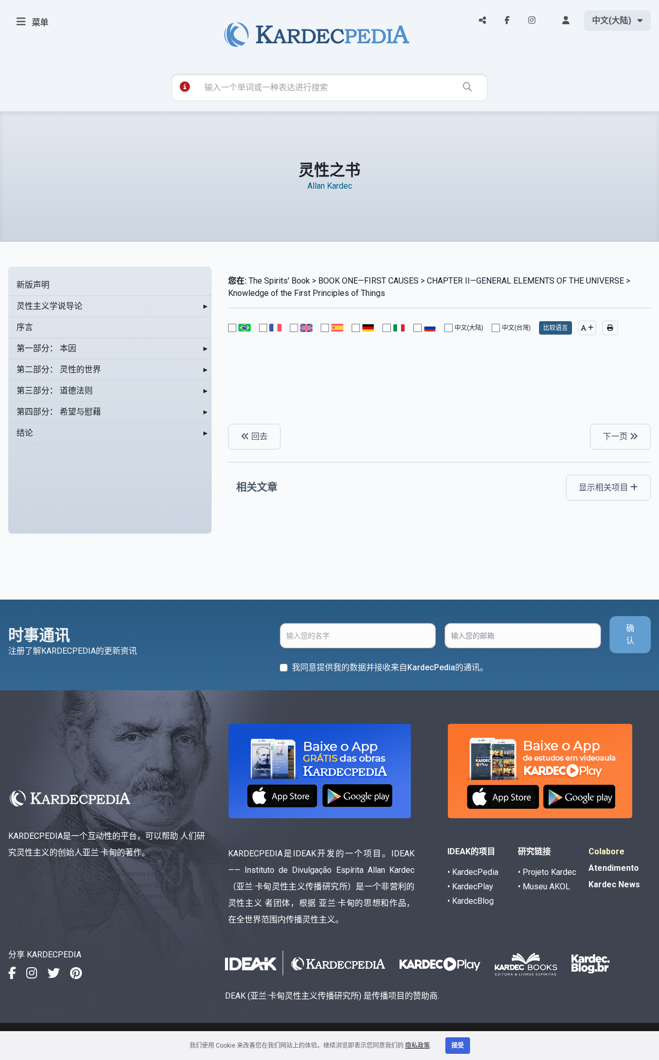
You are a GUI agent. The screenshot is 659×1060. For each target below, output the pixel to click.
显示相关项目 (604, 487)
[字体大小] (587, 328)
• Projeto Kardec (547, 872)
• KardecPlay (470, 886)
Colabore (606, 851)
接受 (458, 1045)
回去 (258, 436)
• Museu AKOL (544, 886)
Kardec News (614, 884)
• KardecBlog (470, 901)
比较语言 (555, 328)
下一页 (616, 436)
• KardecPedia (472, 872)
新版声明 (32, 285)
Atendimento (613, 868)
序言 (24, 327)
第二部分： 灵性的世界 (58, 369)
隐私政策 (417, 1045)
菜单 (39, 22)
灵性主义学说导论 (49, 306)
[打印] (610, 328)
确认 (630, 634)
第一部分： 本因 (46, 348)
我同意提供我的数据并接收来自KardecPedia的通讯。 (390, 667)
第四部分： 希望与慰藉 (58, 412)
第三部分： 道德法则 (54, 390)
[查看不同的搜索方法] (185, 86)
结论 (24, 433)
